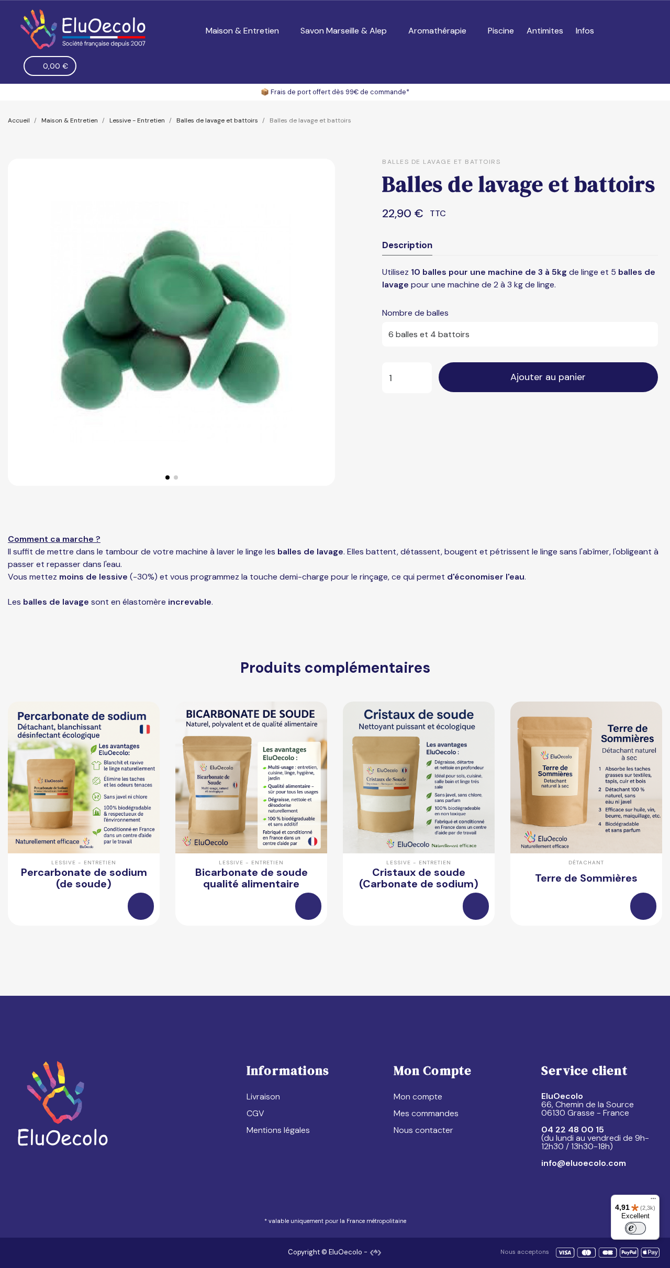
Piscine (501, 30)
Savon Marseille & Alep (343, 30)
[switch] (635, 1228)
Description (407, 245)
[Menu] (653, 1201)
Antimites (545, 30)
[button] (618, 31)
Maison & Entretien (242, 30)
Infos (585, 30)
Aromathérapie (437, 30)
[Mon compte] (639, 30)
